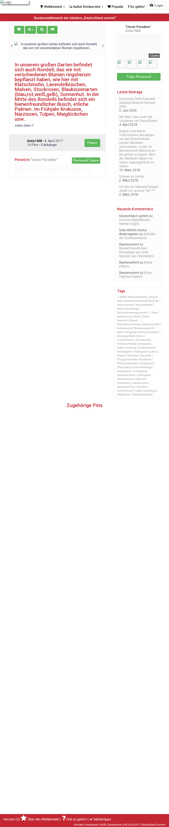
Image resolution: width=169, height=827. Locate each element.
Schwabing (123, 382)
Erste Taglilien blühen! (135, 275)
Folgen (92, 143)
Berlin (137, 316)
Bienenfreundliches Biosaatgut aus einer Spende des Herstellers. (136, 252)
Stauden (142, 386)
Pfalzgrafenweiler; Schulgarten (135, 363)
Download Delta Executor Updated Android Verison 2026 (137, 103)
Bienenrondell (151, 324)
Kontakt (78, 824)
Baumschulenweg (127, 308)
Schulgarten (124, 371)
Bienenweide (124, 328)
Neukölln (146, 355)
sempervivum (140, 382)
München (133, 355)
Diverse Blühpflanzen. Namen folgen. (134, 222)
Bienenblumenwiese (129, 324)
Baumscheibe (144, 304)
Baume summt (125, 304)
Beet (154, 312)
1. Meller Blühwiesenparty (132, 296)
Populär (117, 7)
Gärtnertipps (102, 819)
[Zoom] (42, 30)
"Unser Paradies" (44, 160)
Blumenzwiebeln (149, 332)
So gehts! (137, 7)
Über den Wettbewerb (43, 819)
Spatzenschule (126, 386)
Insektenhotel (146, 347)
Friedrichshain (125, 339)
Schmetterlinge (143, 367)
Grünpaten (144, 343)
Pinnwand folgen (86, 160)
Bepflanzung (124, 316)
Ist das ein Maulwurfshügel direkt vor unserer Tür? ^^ (138, 189)
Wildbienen (123, 394)
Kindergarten (124, 351)
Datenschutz (115, 824)
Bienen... (135, 320)
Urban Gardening (145, 390)
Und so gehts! (76, 819)
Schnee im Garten (131, 176)
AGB (103, 824)
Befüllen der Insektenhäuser (137, 236)
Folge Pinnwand (139, 77)
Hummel (131, 347)
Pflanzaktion (124, 367)
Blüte (140, 336)
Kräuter (121, 355)
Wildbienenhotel (142, 394)
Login (158, 5)
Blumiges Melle (126, 336)
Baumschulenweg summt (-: (133, 312)
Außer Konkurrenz (86, 7)
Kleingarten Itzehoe (145, 351)
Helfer (120, 347)
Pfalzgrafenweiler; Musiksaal (134, 359)
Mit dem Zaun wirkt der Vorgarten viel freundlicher (138, 119)
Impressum (92, 824)
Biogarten (131, 332)
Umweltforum (125, 390)
